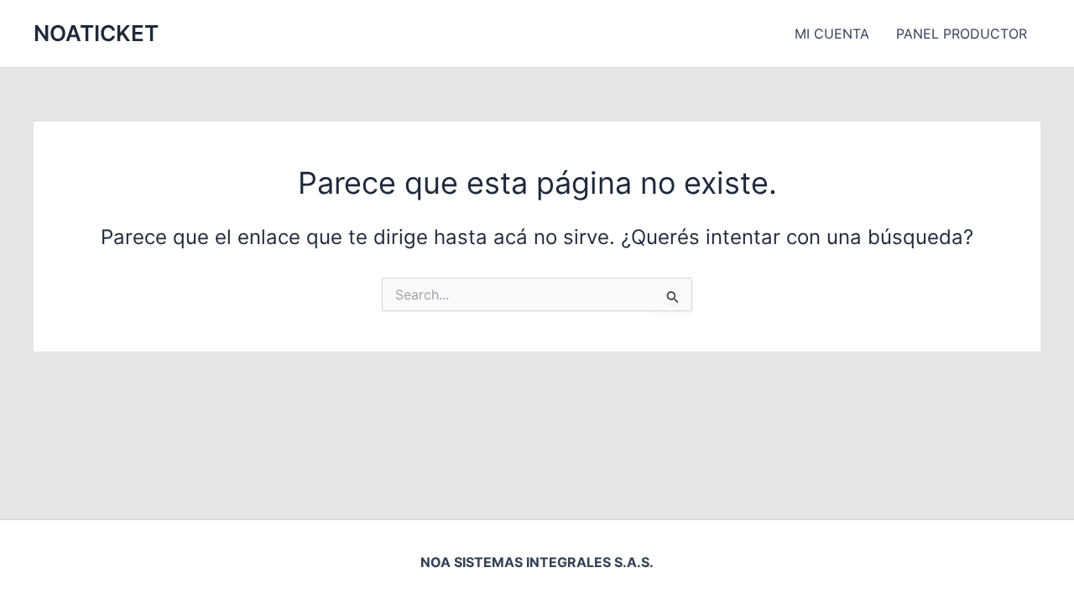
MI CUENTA (832, 33)
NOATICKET (96, 33)
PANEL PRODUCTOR (961, 33)
